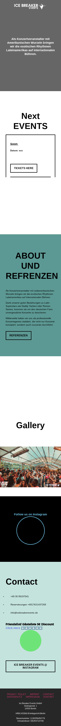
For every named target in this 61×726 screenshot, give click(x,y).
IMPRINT (34, 694)
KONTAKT (48, 697)
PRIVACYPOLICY (16, 694)
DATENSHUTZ (14, 697)
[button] (23, 168)
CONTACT (48, 694)
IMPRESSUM (33, 697)
